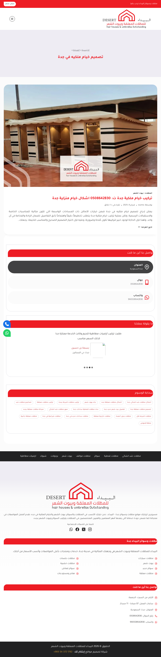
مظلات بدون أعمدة (123, 416)
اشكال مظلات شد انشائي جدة (139, 402)
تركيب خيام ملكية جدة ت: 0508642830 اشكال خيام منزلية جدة (102, 199)
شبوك (43, 456)
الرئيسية (85, 50)
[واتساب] (71, 529)
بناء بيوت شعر (90, 402)
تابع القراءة (145, 227)
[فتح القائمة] (12, 19)
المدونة (76, 50)
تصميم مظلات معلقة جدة (140, 409)
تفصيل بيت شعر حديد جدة (114, 409)
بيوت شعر (67, 456)
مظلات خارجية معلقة (102, 416)
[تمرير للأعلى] (153, 649)
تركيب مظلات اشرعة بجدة (69, 402)
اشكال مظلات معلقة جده (111, 402)
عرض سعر (9, 4)
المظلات (148, 193)
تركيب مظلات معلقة (45, 402)
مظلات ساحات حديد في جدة (77, 416)
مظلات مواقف (83, 456)
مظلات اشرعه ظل (143, 416)
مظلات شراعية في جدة (51, 416)
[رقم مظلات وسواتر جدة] (7, 324)
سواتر (97, 456)
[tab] (92, 367)
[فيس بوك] (77, 529)
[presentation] (80, 136)
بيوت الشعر (138, 193)
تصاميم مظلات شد (23, 402)
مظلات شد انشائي (131, 456)
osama (141, 205)
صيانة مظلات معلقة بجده (33, 409)
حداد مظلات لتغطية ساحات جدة (85, 409)
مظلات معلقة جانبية (29, 416)
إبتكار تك (79, 652)
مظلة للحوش (145, 423)
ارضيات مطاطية (28, 456)
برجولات (54, 456)
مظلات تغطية (111, 456)
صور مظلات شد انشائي (58, 409)
